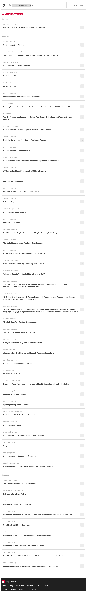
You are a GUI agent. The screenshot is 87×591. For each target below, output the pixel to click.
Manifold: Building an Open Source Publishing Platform (24, 140)
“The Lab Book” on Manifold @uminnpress (20, 322)
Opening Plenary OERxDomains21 (16, 404)
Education (30, 586)
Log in (75, 5)
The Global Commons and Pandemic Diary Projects (23, 243)
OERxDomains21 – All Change (14, 45)
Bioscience (20, 586)
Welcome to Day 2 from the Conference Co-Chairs (22, 191)
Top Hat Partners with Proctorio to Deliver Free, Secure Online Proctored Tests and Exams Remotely (37, 118)
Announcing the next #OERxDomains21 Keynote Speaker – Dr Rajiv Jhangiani (33, 566)
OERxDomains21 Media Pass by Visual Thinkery (21, 415)
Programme (7, 446)
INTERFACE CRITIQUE (11, 373)
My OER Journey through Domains (16, 150)
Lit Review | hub (9, 86)
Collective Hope (9, 202)
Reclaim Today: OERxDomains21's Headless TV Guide (24, 28)
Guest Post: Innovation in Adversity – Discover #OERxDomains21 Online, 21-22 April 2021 (38, 514)
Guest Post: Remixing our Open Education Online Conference (27, 535)
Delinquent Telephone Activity (15, 494)
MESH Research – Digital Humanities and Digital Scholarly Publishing (30, 233)
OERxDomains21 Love (11, 76)
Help (46, 586)
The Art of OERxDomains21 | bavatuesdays (19, 483)
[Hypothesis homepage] (5, 5)
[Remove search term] (30, 5)
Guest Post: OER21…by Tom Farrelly (17, 525)
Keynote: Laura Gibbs (11, 222)
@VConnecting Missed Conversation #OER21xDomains (24, 171)
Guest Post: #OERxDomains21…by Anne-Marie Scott (23, 545)
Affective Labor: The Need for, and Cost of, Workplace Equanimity (28, 353)
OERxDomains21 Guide (12, 425)
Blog (11, 586)
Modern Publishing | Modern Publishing (18, 363)
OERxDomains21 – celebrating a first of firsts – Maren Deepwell (27, 129)
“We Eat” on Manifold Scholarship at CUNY (19, 332)
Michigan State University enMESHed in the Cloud (22, 343)
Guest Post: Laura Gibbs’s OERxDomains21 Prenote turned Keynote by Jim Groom (35, 556)
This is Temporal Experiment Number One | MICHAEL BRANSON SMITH (30, 55)
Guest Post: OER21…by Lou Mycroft (17, 504)
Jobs (39, 586)
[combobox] (48, 5)
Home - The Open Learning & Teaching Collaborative (23, 264)
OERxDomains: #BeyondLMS (14, 212)
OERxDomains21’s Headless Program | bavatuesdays (23, 435)
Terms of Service (17, 589)
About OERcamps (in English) (14, 394)
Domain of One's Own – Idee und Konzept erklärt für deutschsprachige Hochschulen (36, 384)
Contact (5, 589)
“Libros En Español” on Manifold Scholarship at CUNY (24, 274)
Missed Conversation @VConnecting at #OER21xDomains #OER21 (28, 466)
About (4, 586)
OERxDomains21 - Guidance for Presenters (19, 456)
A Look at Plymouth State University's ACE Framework (24, 253)
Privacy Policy (31, 589)
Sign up (82, 5)
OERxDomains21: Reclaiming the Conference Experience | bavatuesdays (31, 160)
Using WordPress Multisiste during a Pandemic (21, 96)
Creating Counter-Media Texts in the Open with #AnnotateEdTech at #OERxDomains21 (36, 107)
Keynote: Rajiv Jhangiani (13, 181)
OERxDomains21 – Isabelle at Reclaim (17, 65)
